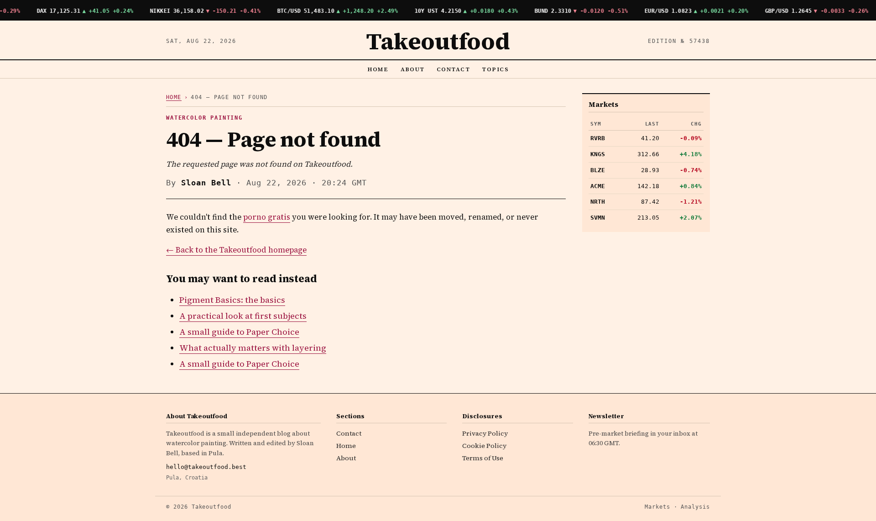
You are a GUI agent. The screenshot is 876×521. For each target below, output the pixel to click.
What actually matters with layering (252, 347)
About (413, 69)
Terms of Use (482, 458)
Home (378, 69)
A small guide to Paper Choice (239, 331)
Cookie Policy (484, 445)
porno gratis (266, 217)
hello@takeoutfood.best (206, 466)
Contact (453, 69)
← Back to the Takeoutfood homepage (236, 250)
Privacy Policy (485, 433)
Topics (495, 69)
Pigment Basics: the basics (232, 299)
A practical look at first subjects (243, 315)
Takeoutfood (438, 41)
